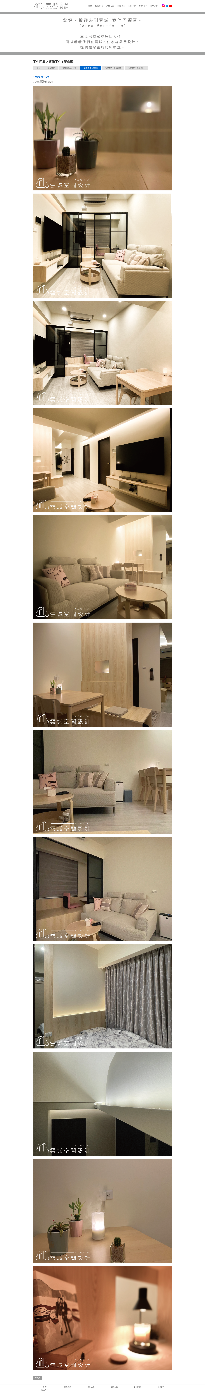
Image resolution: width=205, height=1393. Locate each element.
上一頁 (37, 1378)
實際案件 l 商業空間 (136, 68)
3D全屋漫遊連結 (43, 81)
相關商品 (143, 6)
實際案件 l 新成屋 (91, 68)
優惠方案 (121, 6)
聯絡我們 (154, 6)
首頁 (90, 6)
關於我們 (99, 6)
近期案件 (51, 68)
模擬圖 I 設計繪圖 (69, 68)
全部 (38, 68)
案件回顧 (132, 6)
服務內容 (110, 6)
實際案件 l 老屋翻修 (113, 68)
